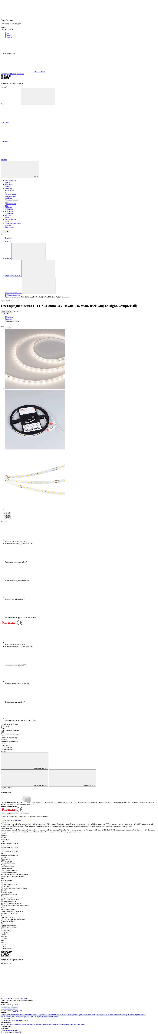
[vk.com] (49, 980)
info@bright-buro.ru (21, 998)
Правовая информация (9, 1009)
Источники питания (9, 185)
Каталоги (4, 1024)
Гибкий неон (8, 216)
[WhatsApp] (17, 72)
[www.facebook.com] (17, 980)
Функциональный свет (86, 1015)
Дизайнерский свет (102, 1015)
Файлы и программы (88, 785)
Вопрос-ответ (42, 1024)
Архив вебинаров (25, 1024)
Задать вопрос (6, 311)
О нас (7, 33)
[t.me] (81, 980)
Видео (10, 1024)
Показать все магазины (9, 1007)
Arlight (15, 1011)
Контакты (20, 74)
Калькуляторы (52, 1024)
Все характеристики (40, 768)
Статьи (34, 1024)
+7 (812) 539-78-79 (7, 998)
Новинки (8, 238)
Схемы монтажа (64, 1024)
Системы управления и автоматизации (45, 1015)
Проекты (8, 37)
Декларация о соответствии (11, 820)
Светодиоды (9, 227)
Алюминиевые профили (10, 197)
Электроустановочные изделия (31, 1017)
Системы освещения (9, 209)
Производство (10, 1020)
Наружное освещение (9, 212)
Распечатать (17, 311)
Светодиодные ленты (9, 1015)
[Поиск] (38, 96)
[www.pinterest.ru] (114, 980)
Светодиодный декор (12, 1017)
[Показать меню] (28, 251)
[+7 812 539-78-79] (49, 996)
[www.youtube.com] (17, 996)
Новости (8, 35)
